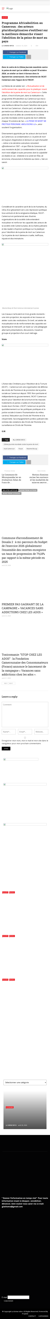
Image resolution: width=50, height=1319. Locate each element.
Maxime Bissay (32, 449)
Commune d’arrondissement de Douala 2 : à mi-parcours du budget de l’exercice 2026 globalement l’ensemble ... (24, 1028)
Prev (5, 683)
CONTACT (32, 1316)
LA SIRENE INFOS (8, 46)
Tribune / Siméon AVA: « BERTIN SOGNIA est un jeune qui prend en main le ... (30, 1276)
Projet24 (25, 1314)
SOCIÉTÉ (4, 17)
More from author (28, 490)
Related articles (10, 490)
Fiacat (21, 449)
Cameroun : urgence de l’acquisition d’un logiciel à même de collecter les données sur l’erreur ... (25, 1186)
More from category (11, 493)
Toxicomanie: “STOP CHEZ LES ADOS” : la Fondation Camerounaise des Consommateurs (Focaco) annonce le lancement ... (24, 1054)
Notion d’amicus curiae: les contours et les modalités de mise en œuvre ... (38, 478)
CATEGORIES (43, 1316)
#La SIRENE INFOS (19, 440)
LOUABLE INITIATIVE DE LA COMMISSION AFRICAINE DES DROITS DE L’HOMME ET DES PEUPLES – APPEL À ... (22, 1010)
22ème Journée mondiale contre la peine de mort (21, 444)
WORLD (12, 892)
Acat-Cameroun (9, 449)
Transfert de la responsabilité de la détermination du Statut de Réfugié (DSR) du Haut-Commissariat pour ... (25, 966)
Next (11, 683)
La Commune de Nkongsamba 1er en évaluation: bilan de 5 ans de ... (11, 478)
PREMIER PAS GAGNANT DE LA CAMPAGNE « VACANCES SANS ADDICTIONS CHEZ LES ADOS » (23, 608)
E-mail (4, 1297)
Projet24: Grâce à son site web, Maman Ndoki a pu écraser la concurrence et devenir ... (28, 1287)
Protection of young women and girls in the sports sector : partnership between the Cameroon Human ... (23, 923)
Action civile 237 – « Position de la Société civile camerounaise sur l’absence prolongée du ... (23, 1068)
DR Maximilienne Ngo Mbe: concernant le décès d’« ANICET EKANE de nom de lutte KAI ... (29, 1265)
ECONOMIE (9, 1107)
